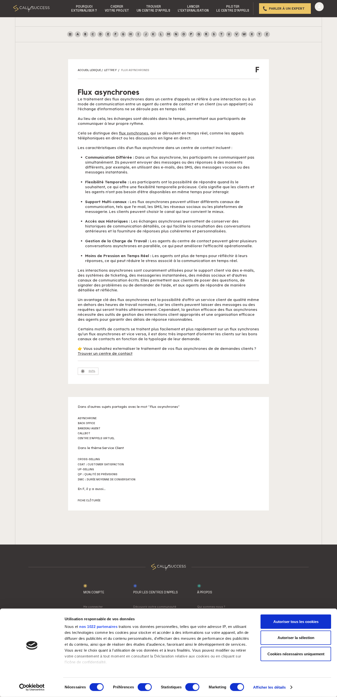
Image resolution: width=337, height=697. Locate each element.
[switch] (145, 687)
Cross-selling (89, 459)
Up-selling (86, 469)
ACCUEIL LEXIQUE (89, 70)
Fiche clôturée (89, 500)
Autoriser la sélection (296, 638)
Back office (86, 423)
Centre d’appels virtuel (96, 438)
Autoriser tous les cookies (295, 622)
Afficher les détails (269, 687)
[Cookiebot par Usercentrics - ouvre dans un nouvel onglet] (32, 687)
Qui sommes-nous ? (211, 606)
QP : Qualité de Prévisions (97, 474)
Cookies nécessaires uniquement (295, 654)
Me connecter (93, 606)
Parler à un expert (287, 8)
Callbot (84, 433)
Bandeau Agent (89, 428)
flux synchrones (133, 133)
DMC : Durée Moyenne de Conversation (106, 479)
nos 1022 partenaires (98, 626)
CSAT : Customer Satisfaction (101, 464)
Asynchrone (87, 418)
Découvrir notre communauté (154, 606)
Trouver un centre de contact (105, 353)
